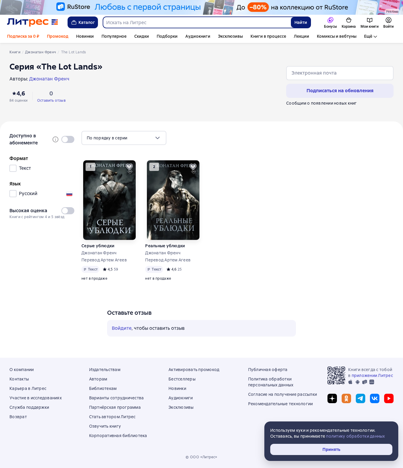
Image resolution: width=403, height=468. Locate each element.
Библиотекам (103, 388)
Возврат (18, 416)
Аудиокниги (197, 36)
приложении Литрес (372, 375)
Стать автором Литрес (112, 416)
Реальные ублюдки (165, 245)
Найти (300, 22)
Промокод (57, 36)
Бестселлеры (182, 379)
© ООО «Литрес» (201, 457)
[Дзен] (332, 398)
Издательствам (104, 369)
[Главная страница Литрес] (32, 22)
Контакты (19, 379)
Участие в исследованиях (35, 398)
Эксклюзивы (230, 36)
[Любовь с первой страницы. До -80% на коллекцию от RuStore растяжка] (201, 7)
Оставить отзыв (51, 100)
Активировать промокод (193, 369)
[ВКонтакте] (374, 398)
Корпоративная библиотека (118, 435)
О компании (21, 369)
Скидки (141, 36)
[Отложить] (129, 167)
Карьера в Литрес (27, 388)
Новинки (85, 36)
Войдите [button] (122, 328)
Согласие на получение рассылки (282, 394)
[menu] (123, 138)
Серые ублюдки (97, 245)
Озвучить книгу (105, 426)
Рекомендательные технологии (280, 403)
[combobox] (196, 22)
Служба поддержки (29, 407)
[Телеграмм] (360, 398)
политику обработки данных (355, 436)
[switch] (67, 139)
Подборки (167, 36)
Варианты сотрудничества (116, 398)
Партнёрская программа (115, 407)
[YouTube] (389, 398)
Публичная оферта (268, 369)
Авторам (98, 379)
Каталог (86, 22)
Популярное (114, 36)
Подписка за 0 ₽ (23, 36)
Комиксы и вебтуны (336, 36)
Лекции (301, 36)
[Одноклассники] (346, 398)
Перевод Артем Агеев (104, 260)
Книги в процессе (268, 36)
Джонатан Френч (99, 253)
